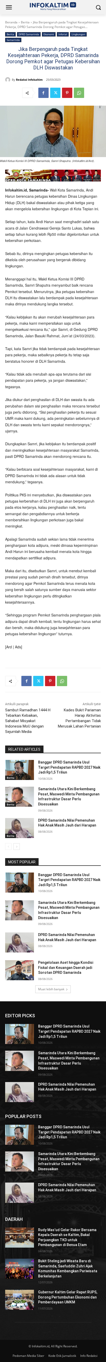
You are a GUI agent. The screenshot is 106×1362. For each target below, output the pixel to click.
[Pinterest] (67, 93)
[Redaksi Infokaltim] (8, 79)
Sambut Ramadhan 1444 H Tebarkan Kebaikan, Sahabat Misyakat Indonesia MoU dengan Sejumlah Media (27, 721)
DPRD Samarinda (29, 34)
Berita (25, 22)
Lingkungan (78, 34)
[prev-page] (8, 846)
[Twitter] (55, 93)
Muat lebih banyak (51, 989)
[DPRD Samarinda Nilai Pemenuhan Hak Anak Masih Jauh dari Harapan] (19, 828)
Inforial (62, 34)
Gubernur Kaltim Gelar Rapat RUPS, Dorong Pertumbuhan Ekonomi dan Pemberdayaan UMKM (67, 1297)
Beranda (11, 22)
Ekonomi (48, 34)
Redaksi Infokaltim (29, 79)
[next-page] (16, 846)
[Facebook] (43, 93)
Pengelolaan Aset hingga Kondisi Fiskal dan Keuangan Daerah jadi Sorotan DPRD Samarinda (65, 967)
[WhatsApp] (79, 93)
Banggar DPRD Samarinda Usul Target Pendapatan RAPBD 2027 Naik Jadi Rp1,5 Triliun (69, 767)
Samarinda (13, 40)
